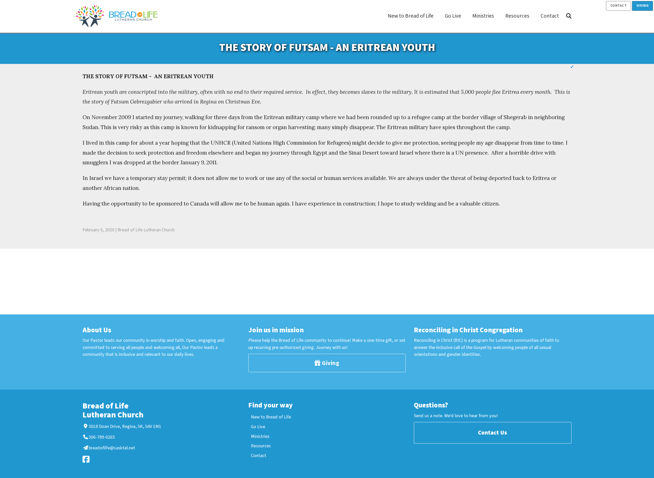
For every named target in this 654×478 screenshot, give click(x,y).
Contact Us (492, 432)
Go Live (258, 426)
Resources (261, 445)
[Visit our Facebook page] (121, 459)
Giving (642, 5)
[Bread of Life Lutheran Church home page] (119, 16)
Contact (618, 5)
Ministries (260, 436)
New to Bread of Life (271, 417)
